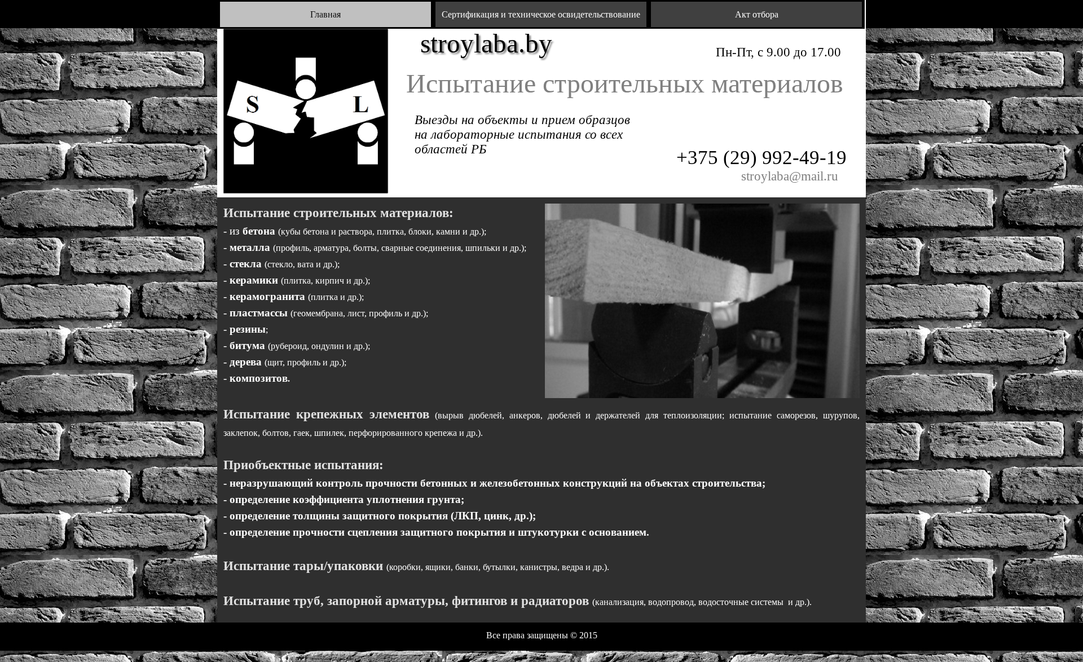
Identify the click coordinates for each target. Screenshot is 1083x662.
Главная (325, 14)
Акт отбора (756, 14)
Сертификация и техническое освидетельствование (541, 14)
